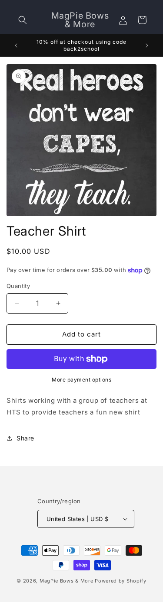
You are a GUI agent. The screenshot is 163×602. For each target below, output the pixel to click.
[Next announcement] (146, 45)
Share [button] (25, 438)
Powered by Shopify (120, 581)
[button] (22, 19)
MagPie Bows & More (66, 581)
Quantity (18, 285)
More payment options (81, 379)
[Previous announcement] (16, 45)
